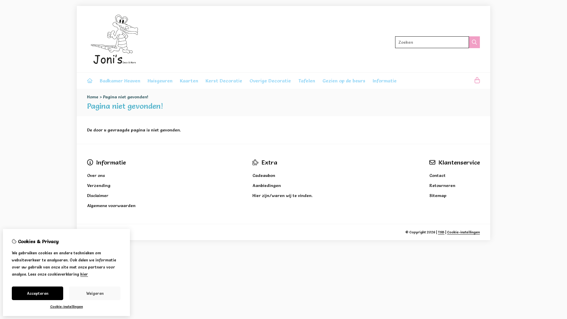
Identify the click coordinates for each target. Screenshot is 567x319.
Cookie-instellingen (463, 232)
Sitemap (438, 195)
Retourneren (442, 185)
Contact (437, 175)
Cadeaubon (263, 175)
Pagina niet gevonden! (125, 97)
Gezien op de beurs (343, 81)
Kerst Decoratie (224, 81)
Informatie (385, 81)
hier (84, 274)
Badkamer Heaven (120, 81)
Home (92, 97)
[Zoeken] (474, 42)
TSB (441, 232)
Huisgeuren (160, 81)
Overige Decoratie (270, 81)
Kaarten (189, 81)
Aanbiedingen (266, 185)
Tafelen (306, 81)
